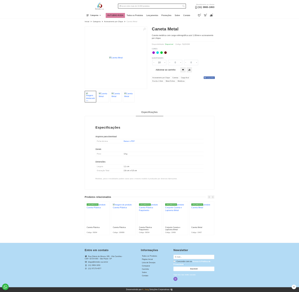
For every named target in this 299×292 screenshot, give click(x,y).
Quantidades (158, 58)
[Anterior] (209, 197)
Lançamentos (152, 15)
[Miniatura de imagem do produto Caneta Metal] (90, 96)
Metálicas (181, 81)
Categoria (97, 21)
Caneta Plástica (93, 227)
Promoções (166, 15)
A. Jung (145, 289)
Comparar (146, 266)
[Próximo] (212, 197)
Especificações (149, 112)
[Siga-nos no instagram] (175, 279)
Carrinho (145, 269)
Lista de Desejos (149, 262)
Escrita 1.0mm (157, 81)
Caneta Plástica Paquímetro (145, 228)
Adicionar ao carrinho (166, 70)
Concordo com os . (191, 262)
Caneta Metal (196, 227)
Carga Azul (185, 78)
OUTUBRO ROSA (115, 15)
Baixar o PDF (129, 141)
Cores (155, 49)
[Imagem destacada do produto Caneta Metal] (116, 57)
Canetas (175, 78)
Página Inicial (147, 259)
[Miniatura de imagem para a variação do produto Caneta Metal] (116, 96)
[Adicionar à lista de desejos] (183, 69)
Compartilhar (210, 77)
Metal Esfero (170, 81)
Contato (186, 15)
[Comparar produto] (189, 69)
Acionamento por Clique (113, 21)
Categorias (94, 15)
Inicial (87, 21)
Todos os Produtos (135, 15)
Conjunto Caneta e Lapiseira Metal (172, 228)
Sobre (177, 15)
